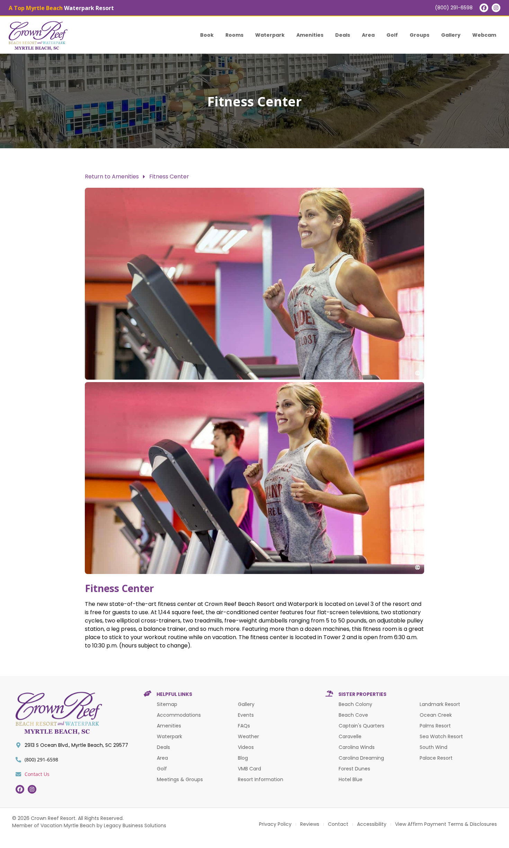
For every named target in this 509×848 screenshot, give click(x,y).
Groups (419, 35)
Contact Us (37, 774)
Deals (342, 35)
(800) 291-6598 (454, 7)
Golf (392, 35)
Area (368, 35)
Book (207, 35)
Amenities (309, 35)
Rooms (234, 35)
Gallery (451, 35)
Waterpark (270, 35)
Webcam (484, 35)
